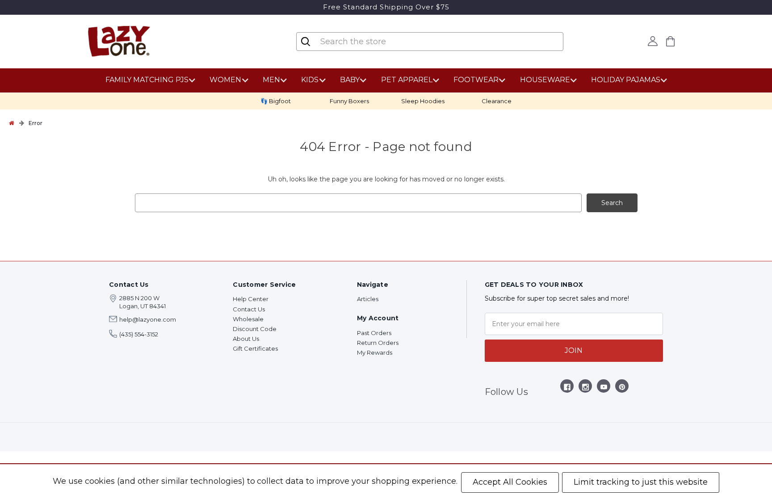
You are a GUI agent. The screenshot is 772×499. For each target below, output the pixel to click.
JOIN (574, 350)
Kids (310, 79)
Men (271, 79)
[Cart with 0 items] (670, 41)
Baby (350, 79)
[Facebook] (567, 388)
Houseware (545, 79)
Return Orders (378, 342)
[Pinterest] (622, 388)
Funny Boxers (349, 101)
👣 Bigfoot (275, 101)
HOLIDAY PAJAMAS (625, 79)
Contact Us (249, 309)
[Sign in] (652, 41)
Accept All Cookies (510, 482)
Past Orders (374, 332)
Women (225, 79)
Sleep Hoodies (423, 101)
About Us (246, 338)
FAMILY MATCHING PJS (147, 79)
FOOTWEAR (476, 79)
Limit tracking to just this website (641, 482)
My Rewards (374, 352)
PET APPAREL (406, 79)
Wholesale (248, 319)
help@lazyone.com (147, 319)
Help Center (251, 298)
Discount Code (255, 328)
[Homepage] (11, 122)
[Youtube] (603, 388)
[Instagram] (585, 388)
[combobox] (372, 41)
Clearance (497, 101)
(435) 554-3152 (138, 334)
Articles (367, 298)
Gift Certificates (255, 348)
